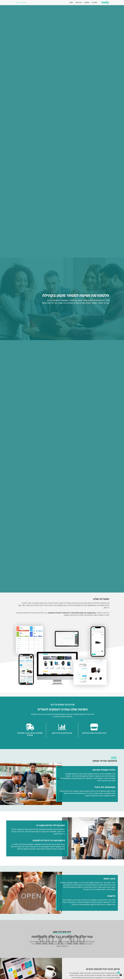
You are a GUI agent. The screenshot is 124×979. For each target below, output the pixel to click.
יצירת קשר (78, 2)
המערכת (94, 2)
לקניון (71, 2)
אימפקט (86, 2)
